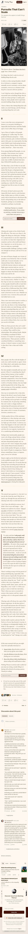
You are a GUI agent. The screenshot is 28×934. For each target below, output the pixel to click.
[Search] (25, 863)
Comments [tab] (4, 716)
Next (23, 705)
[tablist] (7, 716)
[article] (14, 871)
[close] (23, 889)
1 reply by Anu (9, 815)
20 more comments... (6, 855)
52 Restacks (19, 695)
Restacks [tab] (11, 716)
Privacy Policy (19, 924)
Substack (6, 931)
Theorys (3, 6)
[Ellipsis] (26, 730)
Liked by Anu (8, 731)
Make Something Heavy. (8, 867)
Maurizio (6, 730)
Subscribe (19, 2)
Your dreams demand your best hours (9, 879)
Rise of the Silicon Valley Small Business (15, 659)
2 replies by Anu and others (12, 849)
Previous (6, 705)
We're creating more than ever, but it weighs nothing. (10, 870)
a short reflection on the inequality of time (10, 883)
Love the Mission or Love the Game (13, 654)
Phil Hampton (8, 820)
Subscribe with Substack (15, 918)
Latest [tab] (6, 863)
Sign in (25, 2)
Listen (24, 20)
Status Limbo (7, 649)
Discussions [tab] (12, 863)
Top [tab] (3, 863)
